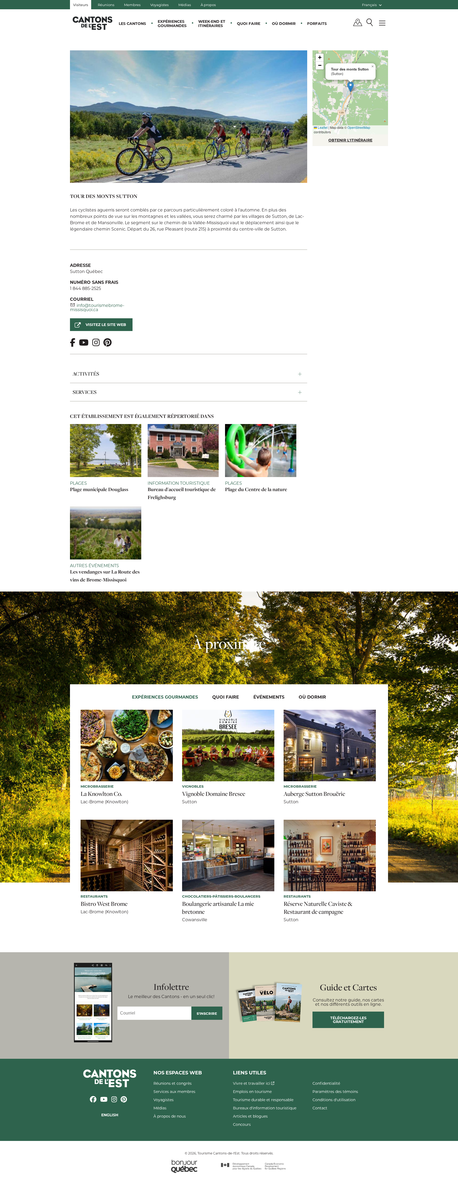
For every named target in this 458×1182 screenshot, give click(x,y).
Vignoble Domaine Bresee (213, 794)
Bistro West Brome (104, 904)
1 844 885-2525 (85, 288)
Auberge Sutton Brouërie (314, 794)
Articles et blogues (250, 1116)
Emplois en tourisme (252, 1091)
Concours (242, 1124)
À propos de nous (169, 1116)
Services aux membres (174, 1091)
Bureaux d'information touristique (264, 1107)
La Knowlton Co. (101, 794)
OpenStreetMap (358, 127)
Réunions (106, 4)
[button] (350, 86)
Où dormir (284, 23)
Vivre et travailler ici (252, 1083)
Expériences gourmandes (172, 23)
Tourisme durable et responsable (263, 1099)
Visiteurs (80, 4)
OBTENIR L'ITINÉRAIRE (350, 140)
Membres (132, 4)
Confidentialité (326, 1083)
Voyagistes (159, 4)
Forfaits (317, 23)
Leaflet (322, 127)
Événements (268, 697)
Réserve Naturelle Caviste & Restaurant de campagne (318, 908)
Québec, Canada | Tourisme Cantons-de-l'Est (92, 23)
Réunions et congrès (172, 1083)
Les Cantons (132, 23)
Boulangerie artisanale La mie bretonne (218, 908)
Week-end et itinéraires (211, 23)
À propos (208, 4)
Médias (184, 4)
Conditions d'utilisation (333, 1099)
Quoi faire (248, 23)
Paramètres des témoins (335, 1091)
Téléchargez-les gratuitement (348, 1019)
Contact (319, 1107)
